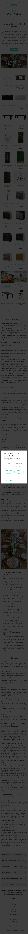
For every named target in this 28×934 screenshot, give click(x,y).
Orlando (19, 473)
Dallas (8, 477)
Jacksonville (9, 480)
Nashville (19, 470)
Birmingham (9, 470)
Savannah (19, 477)
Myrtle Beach (19, 467)
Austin (8, 467)
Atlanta (8, 463)
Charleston (8, 473)
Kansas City (19, 463)
